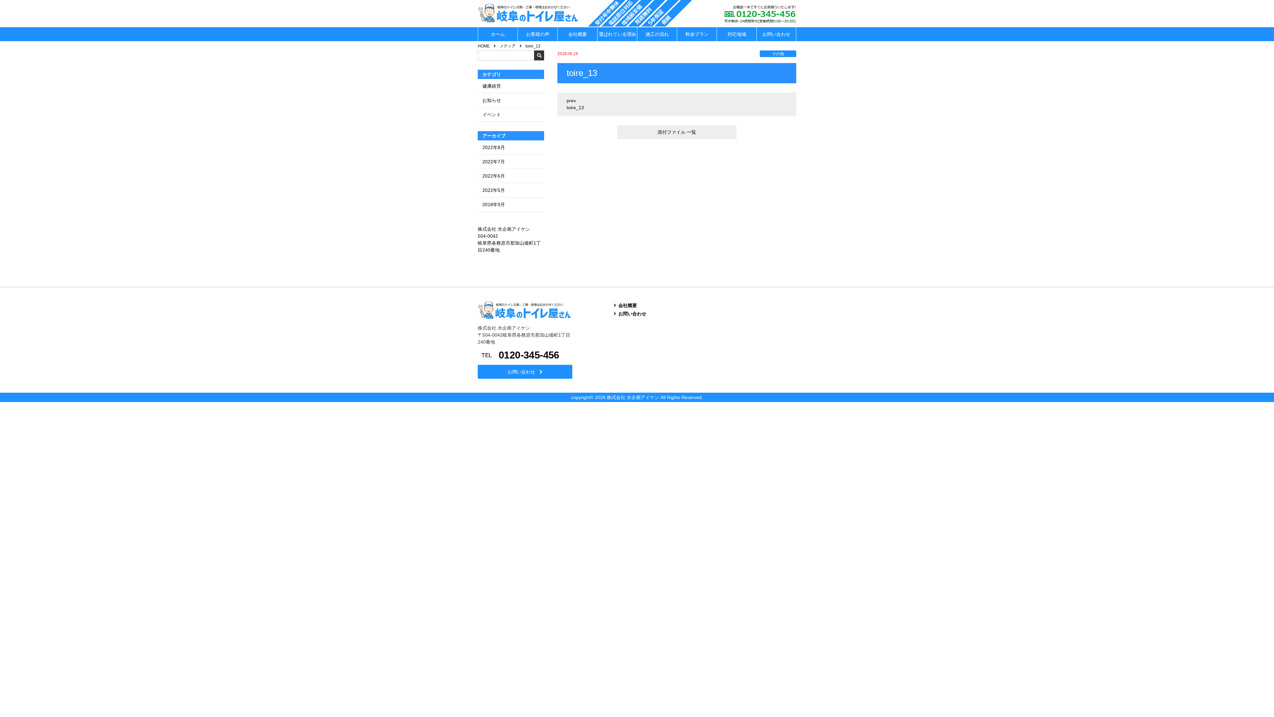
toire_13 (575, 107)
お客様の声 (537, 34)
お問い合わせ (776, 34)
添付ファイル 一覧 (677, 132)
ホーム (498, 34)
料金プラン (697, 34)
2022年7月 (493, 161)
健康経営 (491, 86)
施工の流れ (657, 34)
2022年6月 (493, 176)
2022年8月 (493, 147)
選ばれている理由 (617, 34)
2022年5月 (493, 190)
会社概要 (577, 34)
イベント (491, 114)
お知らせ (491, 100)
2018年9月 (493, 204)
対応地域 (737, 34)
